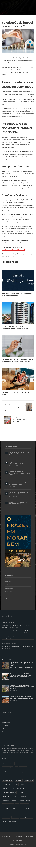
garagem (21, 792)
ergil (29, 784)
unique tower (6, 817)
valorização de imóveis (27, 817)
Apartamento (8, 581)
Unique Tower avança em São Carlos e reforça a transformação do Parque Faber (22, 663)
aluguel (23, 763)
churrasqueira (21, 772)
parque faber (6, 809)
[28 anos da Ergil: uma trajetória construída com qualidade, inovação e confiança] (5, 688)
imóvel (13, 254)
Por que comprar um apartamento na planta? (16, 393)
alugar (16, 763)
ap (16, 767)
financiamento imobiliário (9, 792)
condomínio (19, 780)
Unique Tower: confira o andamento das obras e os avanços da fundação (21, 697)
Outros (6, 598)
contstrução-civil (7, 784)
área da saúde (12, 821)
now (17, 804)
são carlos (16, 813)
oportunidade (24, 804)
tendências (24, 813)
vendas (4, 821)
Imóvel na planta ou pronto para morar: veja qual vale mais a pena (17, 646)
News (6, 595)
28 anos (4, 763)
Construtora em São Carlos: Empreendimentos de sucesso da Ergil (16, 327)
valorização (10, 256)
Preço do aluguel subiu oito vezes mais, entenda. (20, 419)
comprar (28, 776)
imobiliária (8, 254)
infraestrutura (19, 254)
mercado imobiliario (25, 800)
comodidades (6, 776)
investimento (6, 800)
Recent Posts (7, 659)
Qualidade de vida (9, 601)
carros (13, 772)
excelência (5, 788)
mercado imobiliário (8, 804)
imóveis (14, 796)
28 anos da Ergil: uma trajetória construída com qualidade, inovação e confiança (22, 686)
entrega (22, 784)
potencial (4, 256)
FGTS (12, 788)
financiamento (8, 591)
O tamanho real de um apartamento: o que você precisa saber (12, 407)
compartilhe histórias (17, 776)
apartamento (23, 767)
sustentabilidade (6, 813)
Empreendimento (9, 588)
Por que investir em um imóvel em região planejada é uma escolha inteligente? (17, 360)
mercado (14, 800)
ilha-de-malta (6, 796)
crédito (16, 784)
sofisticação (26, 809)
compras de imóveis (7, 780)
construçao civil (29, 780)
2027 (11, 763)
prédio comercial (16, 809)
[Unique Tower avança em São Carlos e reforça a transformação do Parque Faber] (5, 665)
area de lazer (6, 772)
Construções (8, 585)
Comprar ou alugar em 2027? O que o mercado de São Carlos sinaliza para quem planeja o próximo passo (21, 675)
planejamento (27, 254)
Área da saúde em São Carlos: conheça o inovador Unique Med (18, 294)
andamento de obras (7, 767)
